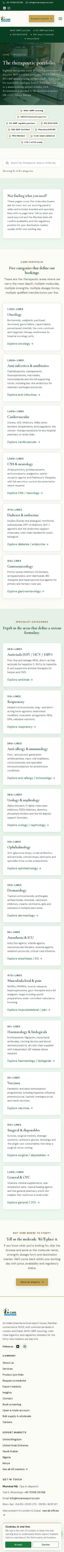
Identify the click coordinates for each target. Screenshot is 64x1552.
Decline (46, 1544)
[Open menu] (60, 18)
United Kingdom (12, 1439)
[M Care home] (5, 18)
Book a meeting (12, 1404)
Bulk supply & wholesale (17, 1416)
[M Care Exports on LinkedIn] (4, 8)
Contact (8, 1398)
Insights (7, 1392)
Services (8, 1368)
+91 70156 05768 (34, 1492)
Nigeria (7, 1457)
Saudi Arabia (10, 1451)
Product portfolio (13, 1374)
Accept (18, 1544)
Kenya (6, 1463)
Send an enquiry (32, 1282)
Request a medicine (14, 1380)
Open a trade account (16, 1410)
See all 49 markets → (15, 1469)
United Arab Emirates (15, 1445)
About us (8, 1362)
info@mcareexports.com (25, 1498)
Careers (7, 1422)
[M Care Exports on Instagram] (9, 8)
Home (6, 54)
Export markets (12, 1386)
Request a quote (41, 18)
